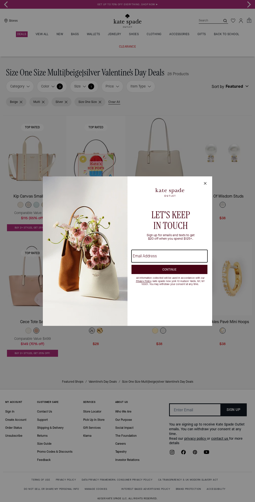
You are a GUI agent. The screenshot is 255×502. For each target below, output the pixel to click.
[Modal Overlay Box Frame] (127, 251)
